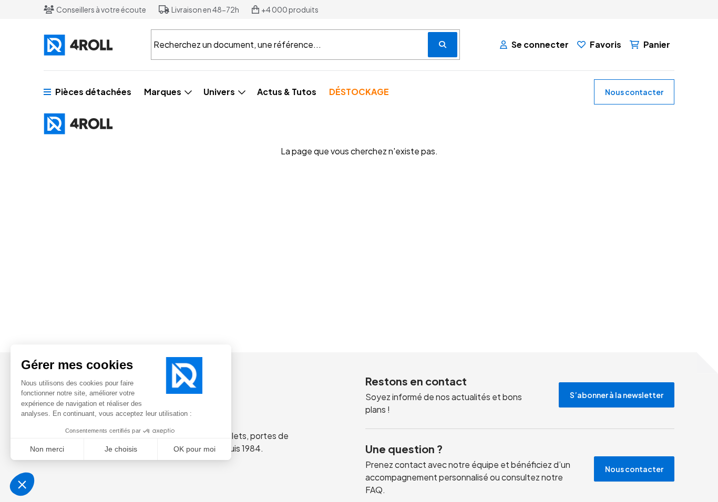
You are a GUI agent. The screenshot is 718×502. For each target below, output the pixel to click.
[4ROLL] (91, 45)
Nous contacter (634, 92)
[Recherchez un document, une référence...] (442, 44)
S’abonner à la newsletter (616, 395)
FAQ (374, 489)
